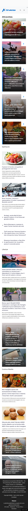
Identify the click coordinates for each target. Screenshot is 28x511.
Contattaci (14, 497)
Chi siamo (6, 506)
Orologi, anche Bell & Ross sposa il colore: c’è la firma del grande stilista (14, 217)
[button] (20, 10)
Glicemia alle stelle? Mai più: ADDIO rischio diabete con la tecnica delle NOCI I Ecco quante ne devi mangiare (14, 424)
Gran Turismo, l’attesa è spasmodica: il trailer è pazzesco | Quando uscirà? (13, 200)
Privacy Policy (19, 506)
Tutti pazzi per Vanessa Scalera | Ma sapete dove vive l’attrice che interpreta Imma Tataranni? (15, 233)
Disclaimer (14, 508)
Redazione (12, 506)
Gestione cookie (24, 509)
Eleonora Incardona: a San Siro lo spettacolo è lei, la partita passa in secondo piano (14, 242)
